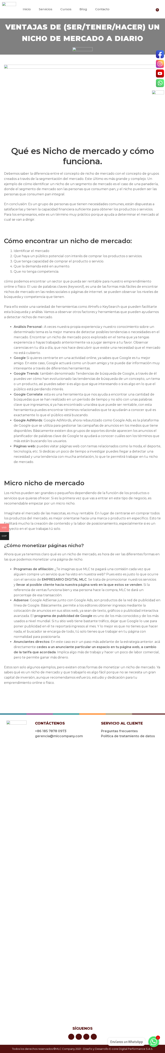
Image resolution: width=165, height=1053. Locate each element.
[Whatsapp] (139, 9)
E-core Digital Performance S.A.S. (131, 1048)
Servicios (45, 9)
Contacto (102, 9)
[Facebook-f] (121, 9)
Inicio (27, 9)
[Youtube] (133, 9)
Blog (83, 9)
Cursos (65, 9)
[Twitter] (86, 1037)
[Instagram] (127, 9)
